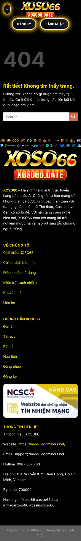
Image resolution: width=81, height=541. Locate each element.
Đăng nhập (12, 366)
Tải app (9, 336)
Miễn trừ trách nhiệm (20, 282)
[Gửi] (73, 116)
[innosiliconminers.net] (40, 9)
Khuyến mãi (12, 292)
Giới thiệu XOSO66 (18, 252)
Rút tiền (9, 346)
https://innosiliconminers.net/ (41, 444)
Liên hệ (9, 303)
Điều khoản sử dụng (19, 272)
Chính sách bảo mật (19, 262)
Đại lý (8, 326)
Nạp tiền (10, 356)
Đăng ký (10, 376)
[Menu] (7, 9)
